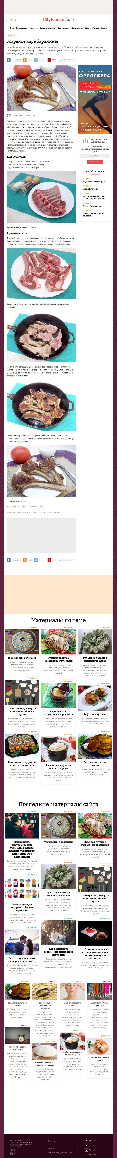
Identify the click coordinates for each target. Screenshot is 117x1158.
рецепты (16, 507)
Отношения (63, 28)
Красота (34, 28)
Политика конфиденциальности (60, 1153)
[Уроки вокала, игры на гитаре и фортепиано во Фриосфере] (95, 133)
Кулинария (22, 28)
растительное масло (54, 512)
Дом (12, 28)
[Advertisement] (24, 535)
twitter (11, 20)
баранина (32, 507)
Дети (87, 28)
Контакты (51, 1149)
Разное (95, 28)
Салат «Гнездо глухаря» (94, 206)
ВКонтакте (86, 1140)
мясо (41, 507)
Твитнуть (42, 60)
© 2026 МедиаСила (16, 1140)
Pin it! (54, 60)
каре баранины (18, 512)
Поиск (110, 20)
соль (26, 512)
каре (23, 507)
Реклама (51, 1145)
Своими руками (47, 28)
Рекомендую (16, 60)
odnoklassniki (15, 20)
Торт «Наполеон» (91, 189)
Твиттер (86, 1145)
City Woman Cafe (58, 20)
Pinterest (86, 1154)
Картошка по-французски (94, 181)
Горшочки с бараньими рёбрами (93, 214)
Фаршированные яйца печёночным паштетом (94, 197)
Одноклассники (86, 1150)
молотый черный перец (37, 512)
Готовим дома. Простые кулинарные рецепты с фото (95, 149)
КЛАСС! (30, 60)
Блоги (104, 28)
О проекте (52, 1141)
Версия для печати (68, 60)
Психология (77, 28)
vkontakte (6, 20)
